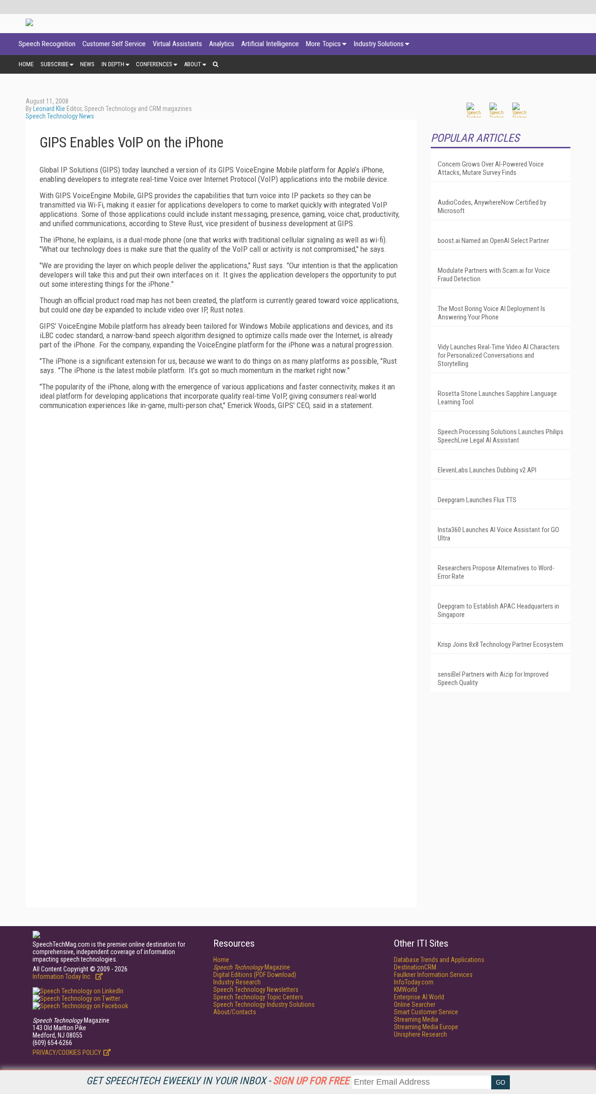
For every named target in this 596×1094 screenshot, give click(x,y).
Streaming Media (416, 1019)
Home (26, 64)
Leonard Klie (49, 108)
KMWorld (405, 989)
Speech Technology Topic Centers (258, 997)
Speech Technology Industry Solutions (264, 1004)
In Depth (113, 64)
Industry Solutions (378, 44)
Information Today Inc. (63, 976)
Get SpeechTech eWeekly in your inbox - (217, 1081)
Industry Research (237, 982)
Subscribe (54, 64)
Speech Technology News (60, 116)
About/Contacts (234, 1012)
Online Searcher (414, 1004)
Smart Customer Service (426, 1012)
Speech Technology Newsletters (255, 989)
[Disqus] (221, 533)
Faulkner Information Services (433, 974)
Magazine (251, 967)
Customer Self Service (114, 44)
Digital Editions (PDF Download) (254, 974)
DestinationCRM (415, 967)
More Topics (323, 44)
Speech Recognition (47, 44)
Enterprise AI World (419, 997)
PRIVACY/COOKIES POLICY (67, 1052)
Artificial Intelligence (270, 44)
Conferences (154, 64)
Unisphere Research (420, 1034)
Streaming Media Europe (426, 1027)
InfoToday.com (413, 982)
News (87, 64)
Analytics (221, 44)
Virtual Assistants (177, 44)
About (192, 64)
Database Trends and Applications (439, 959)
